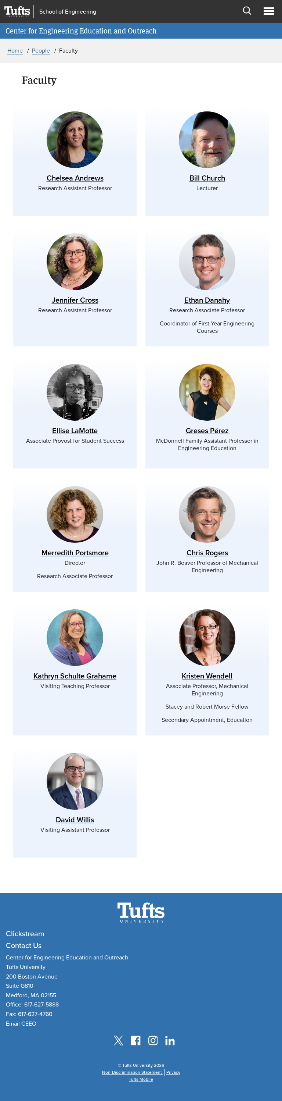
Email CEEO (21, 1023)
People (41, 50)
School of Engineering (67, 12)
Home (15, 50)
